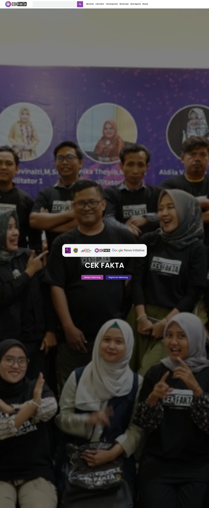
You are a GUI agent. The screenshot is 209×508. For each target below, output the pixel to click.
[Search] (80, 4)
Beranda (90, 4)
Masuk (145, 4)
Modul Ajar (124, 4)
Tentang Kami (112, 4)
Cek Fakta (99, 4)
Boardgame (136, 4)
